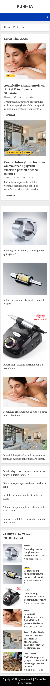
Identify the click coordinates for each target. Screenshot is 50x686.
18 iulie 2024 (22, 97)
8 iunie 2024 (31, 670)
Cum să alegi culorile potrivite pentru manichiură (35, 596)
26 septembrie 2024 (34, 581)
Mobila (27, 152)
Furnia (25, 6)
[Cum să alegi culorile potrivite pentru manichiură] (25, 336)
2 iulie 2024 (22, 178)
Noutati (10, 76)
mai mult (10, 115)
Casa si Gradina (14, 152)
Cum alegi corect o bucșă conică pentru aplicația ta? (35, 552)
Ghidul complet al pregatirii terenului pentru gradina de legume (35, 662)
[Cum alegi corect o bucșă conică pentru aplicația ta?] (25, 228)
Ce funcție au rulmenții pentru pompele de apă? (33, 574)
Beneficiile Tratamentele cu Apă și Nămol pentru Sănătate (24, 89)
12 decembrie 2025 (34, 559)
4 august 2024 (32, 603)
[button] (3, 17)
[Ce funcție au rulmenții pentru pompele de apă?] (25, 279)
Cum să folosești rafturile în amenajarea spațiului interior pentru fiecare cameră (24, 168)
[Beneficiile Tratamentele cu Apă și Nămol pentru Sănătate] (25, 61)
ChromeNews (41, 679)
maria (9, 97)
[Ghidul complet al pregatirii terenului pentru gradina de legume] (12, 661)
